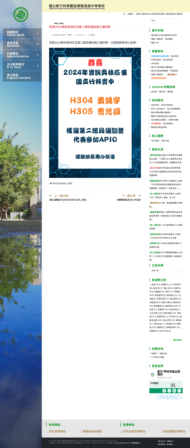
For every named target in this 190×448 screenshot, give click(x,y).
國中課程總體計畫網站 (161, 112)
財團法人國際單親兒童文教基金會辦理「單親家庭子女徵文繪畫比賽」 (165, 216)
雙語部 (170, 91)
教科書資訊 (168, 59)
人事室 (155, 284)
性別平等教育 (167, 105)
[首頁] (124, 14)
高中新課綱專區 (174, 108)
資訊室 (171, 323)
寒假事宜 (172, 295)
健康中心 (166, 284)
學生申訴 (155, 105)
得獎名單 (163, 298)
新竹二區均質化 (158, 108)
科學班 (174, 316)
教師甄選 (159, 305)
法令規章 (155, 140)
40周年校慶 (173, 119)
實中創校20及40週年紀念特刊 (164, 35)
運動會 (161, 327)
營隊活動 (169, 313)
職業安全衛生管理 (159, 127)
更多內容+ (177, 339)
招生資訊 (175, 56)
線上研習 (169, 320)
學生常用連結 (57, 431)
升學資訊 (155, 63)
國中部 (162, 91)
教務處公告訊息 (59, 35)
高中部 (154, 91)
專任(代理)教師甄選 (159, 70)
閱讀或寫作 (173, 327)
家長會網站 (168, 123)
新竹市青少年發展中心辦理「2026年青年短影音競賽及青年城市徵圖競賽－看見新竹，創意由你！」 (165, 184)
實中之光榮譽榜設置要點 (162, 67)
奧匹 (169, 291)
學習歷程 (174, 70)
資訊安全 (159, 323)
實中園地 (169, 38)
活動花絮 (163, 353)
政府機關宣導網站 (174, 431)
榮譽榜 (61, 23)
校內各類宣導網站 (134, 431)
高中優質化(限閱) (158, 119)
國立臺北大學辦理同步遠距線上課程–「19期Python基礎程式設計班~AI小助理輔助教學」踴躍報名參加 (165, 159)
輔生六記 (155, 42)
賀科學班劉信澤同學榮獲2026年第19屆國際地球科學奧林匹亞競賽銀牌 (165, 171)
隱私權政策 (161, 444)
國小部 (169, 288)
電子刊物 (165, 330)
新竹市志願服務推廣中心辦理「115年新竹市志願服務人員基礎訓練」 (165, 256)
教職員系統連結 (92, 431)
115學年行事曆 (157, 357)
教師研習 (171, 305)
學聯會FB (170, 441)
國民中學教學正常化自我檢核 (164, 116)
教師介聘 (166, 302)
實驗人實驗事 (157, 38)
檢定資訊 (175, 309)
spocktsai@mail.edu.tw (122, 443)
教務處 (56, 23)
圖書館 (160, 291)
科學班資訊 (156, 59)
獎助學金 (163, 316)
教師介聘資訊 (157, 74)
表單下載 (165, 140)
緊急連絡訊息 (135, 443)
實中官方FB (161, 441)
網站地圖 (169, 444)
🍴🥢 (171, 74)
